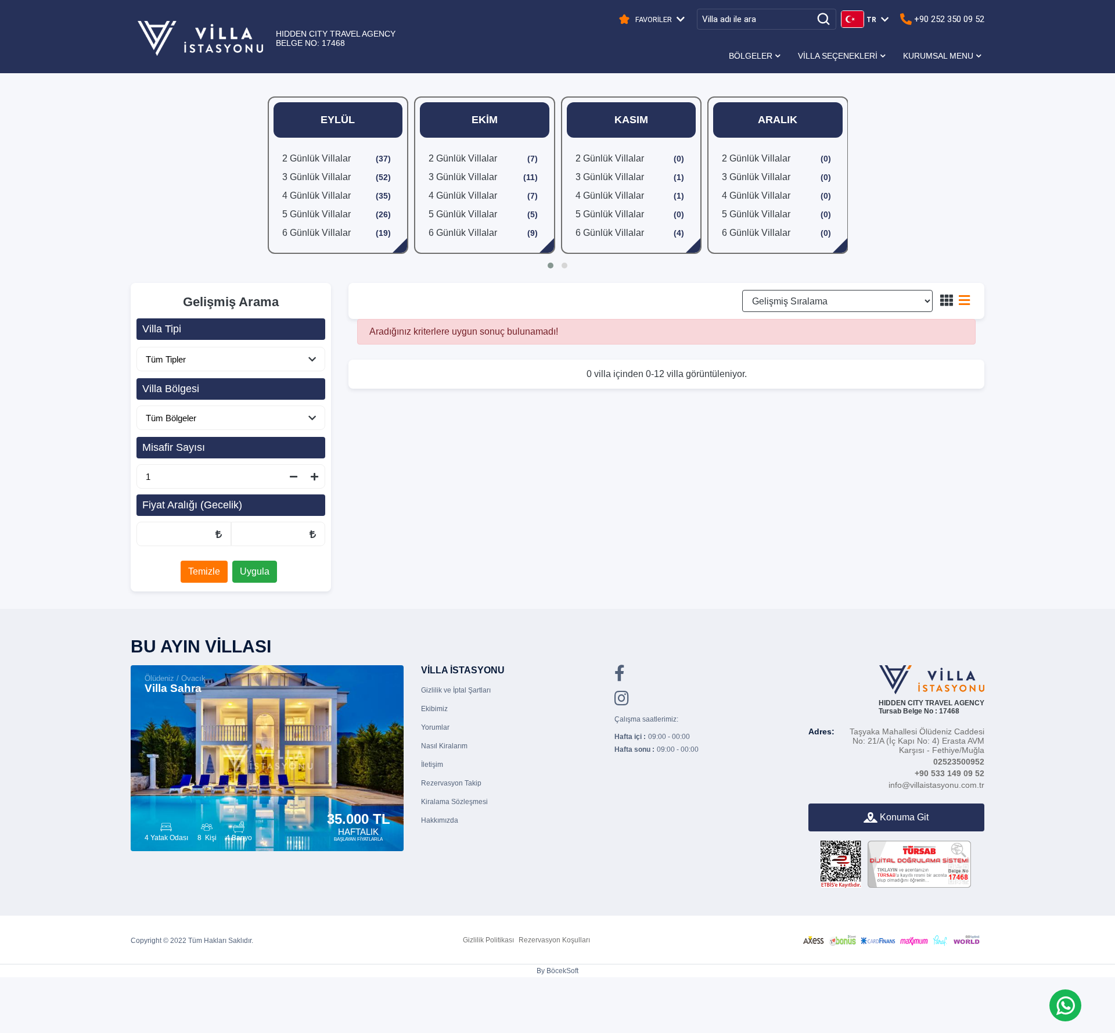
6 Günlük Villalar (336, 233)
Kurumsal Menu (938, 55)
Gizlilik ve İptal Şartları (456, 690)
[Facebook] (619, 677)
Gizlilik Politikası (488, 940)
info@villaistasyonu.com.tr (936, 785)
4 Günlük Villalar (336, 195)
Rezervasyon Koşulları (554, 940)
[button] (551, 265)
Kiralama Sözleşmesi (454, 802)
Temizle (204, 571)
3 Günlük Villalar (336, 177)
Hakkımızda (439, 820)
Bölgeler (750, 55)
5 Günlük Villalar (336, 214)
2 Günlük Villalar (336, 158)
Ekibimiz (434, 709)
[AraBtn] (823, 19)
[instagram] (621, 702)
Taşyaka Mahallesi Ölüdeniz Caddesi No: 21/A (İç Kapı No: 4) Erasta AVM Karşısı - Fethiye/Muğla (896, 741)
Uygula (254, 571)
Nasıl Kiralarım (444, 746)
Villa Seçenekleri (837, 55)
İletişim (432, 765)
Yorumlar (435, 727)
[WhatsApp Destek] (1065, 1005)
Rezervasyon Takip (451, 783)
